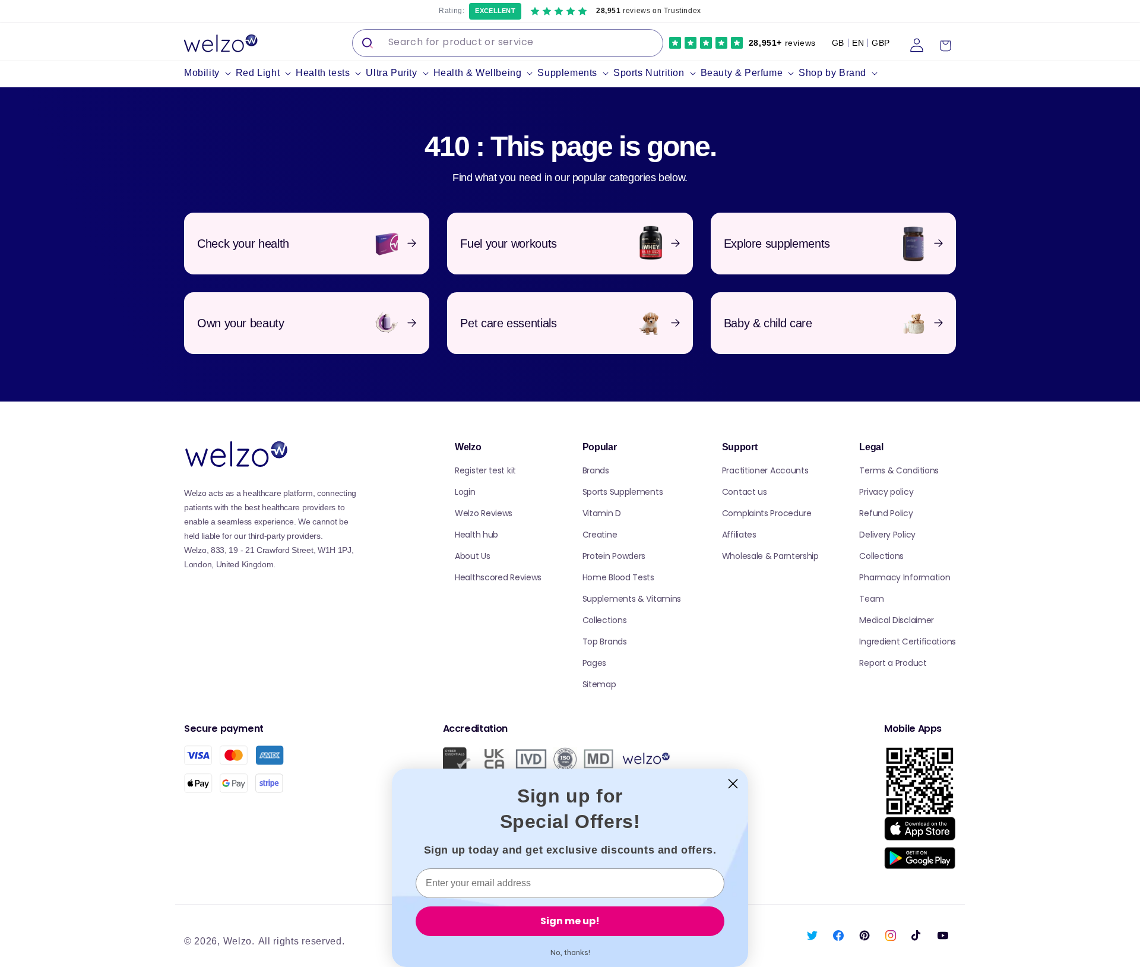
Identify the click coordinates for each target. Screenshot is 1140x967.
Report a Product (892, 663)
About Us (472, 556)
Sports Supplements (622, 492)
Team (871, 599)
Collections (604, 620)
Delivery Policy (887, 535)
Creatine (600, 535)
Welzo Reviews (483, 513)
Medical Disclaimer (896, 620)
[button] (210, 73)
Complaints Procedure (767, 513)
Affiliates (739, 535)
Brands (595, 470)
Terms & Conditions (899, 470)
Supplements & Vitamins (631, 599)
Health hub (476, 535)
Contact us (744, 492)
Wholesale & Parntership (770, 556)
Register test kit (485, 470)
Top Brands (604, 641)
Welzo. (239, 941)
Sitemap (599, 684)
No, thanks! (570, 952)
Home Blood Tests (618, 577)
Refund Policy (886, 513)
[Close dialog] (733, 783)
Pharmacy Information (904, 577)
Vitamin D (601, 513)
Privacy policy (886, 492)
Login (465, 492)
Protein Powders (614, 556)
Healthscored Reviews (498, 577)
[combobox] (508, 43)
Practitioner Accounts (765, 470)
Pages (594, 663)
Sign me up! (570, 921)
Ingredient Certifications (907, 641)
